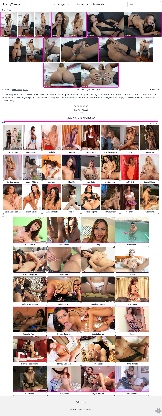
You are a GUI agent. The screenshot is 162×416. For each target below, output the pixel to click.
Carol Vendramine (13, 212)
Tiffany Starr (110, 212)
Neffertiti (130, 182)
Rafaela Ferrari (64, 304)
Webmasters (81, 402)
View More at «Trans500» (81, 117)
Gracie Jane (13, 152)
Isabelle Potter (29, 334)
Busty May (132, 304)
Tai (98, 274)
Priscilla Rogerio (30, 274)
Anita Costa (110, 182)
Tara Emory (91, 152)
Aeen (132, 334)
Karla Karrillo (132, 364)
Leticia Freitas (98, 334)
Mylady (52, 152)
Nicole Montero (98, 304)
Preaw (132, 274)
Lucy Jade (91, 182)
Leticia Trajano (90, 212)
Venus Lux (29, 393)
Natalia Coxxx (32, 152)
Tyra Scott (98, 364)
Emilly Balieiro (32, 212)
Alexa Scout (30, 244)
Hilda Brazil (64, 244)
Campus (51, 182)
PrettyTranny (11, 4)
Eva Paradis (132, 393)
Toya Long (149, 152)
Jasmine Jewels (110, 152)
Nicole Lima (132, 244)
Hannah (71, 152)
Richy (129, 152)
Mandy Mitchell (32, 182)
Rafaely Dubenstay (30, 304)
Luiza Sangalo (52, 212)
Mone (71, 211)
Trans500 (6, 10)
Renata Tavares (63, 334)
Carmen (129, 212)
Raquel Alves (149, 182)
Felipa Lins (149, 212)
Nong (98, 244)
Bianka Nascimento (29, 364)
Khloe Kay (71, 182)
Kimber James (13, 182)
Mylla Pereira (98, 393)
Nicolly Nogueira (20, 89)
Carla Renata (63, 274)
